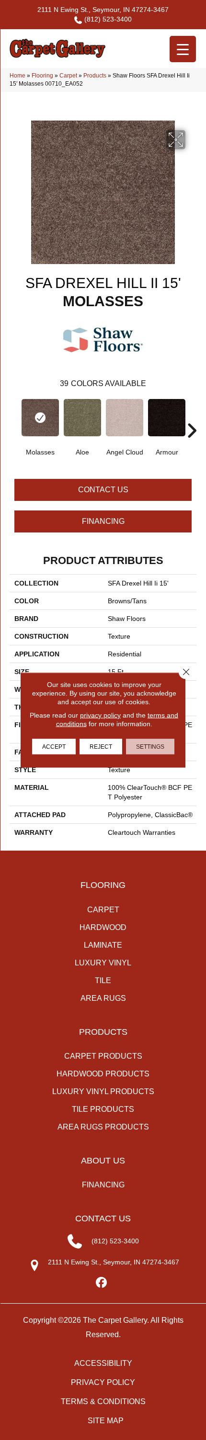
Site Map (106, 1421)
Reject (101, 746)
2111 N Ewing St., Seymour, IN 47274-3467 (103, 9)
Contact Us (103, 490)
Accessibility (103, 1363)
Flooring (42, 75)
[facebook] (102, 1283)
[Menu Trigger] (183, 49)
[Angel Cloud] (124, 418)
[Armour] (167, 418)
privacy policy (100, 715)
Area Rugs (103, 998)
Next (191, 416)
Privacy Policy (103, 1382)
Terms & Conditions (103, 1401)
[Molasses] (40, 418)
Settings (150, 746)
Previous (14, 416)
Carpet (68, 75)
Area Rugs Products (103, 1127)
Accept (54, 746)
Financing (103, 521)
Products (94, 75)
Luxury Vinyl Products (103, 1091)
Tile (103, 980)
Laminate (103, 945)
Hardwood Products (103, 1074)
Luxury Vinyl (103, 963)
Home (17, 75)
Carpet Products (103, 1056)
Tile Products (103, 1109)
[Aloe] (82, 418)
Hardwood (103, 927)
